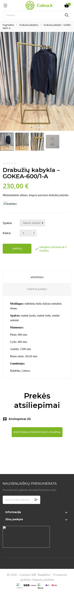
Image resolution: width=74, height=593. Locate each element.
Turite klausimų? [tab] (37, 289)
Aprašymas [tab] (37, 277)
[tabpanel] (37, 81)
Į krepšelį (17, 248)
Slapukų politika (43, 580)
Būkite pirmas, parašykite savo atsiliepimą (37, 432)
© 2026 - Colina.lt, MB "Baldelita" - (30, 575)
